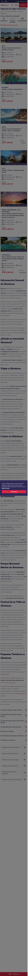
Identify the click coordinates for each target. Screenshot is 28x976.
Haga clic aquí (5, 488)
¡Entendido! (14, 491)
